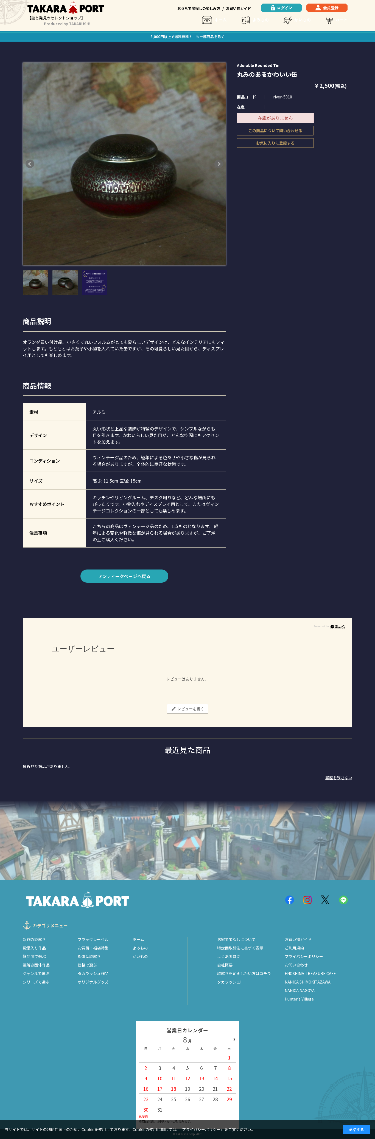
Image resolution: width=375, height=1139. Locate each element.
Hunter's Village (299, 999)
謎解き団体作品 (36, 965)
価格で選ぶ (87, 965)
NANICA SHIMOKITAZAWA (308, 982)
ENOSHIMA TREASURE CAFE (310, 973)
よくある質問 (228, 956)
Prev (30, 164)
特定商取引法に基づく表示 (240, 948)
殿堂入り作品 (34, 948)
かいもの (302, 19)
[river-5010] (35, 282)
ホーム (220, 19)
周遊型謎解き (89, 956)
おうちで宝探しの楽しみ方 (198, 8)
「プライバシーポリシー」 (202, 1129)
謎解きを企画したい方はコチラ (244, 973)
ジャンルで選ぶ (36, 973)
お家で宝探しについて (236, 939)
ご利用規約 (294, 948)
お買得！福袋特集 (93, 948)
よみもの (260, 19)
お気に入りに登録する (275, 143)
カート (341, 19)
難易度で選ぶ (34, 956)
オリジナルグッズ (93, 982)
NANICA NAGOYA (300, 990)
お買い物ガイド (238, 8)
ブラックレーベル (93, 939)
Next (218, 164)
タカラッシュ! (229, 982)
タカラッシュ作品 (93, 973)
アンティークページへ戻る (124, 576)
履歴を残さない (338, 777)
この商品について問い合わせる (275, 130)
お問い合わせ (296, 965)
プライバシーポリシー (304, 956)
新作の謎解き (34, 939)
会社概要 (225, 965)
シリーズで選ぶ (36, 982)
